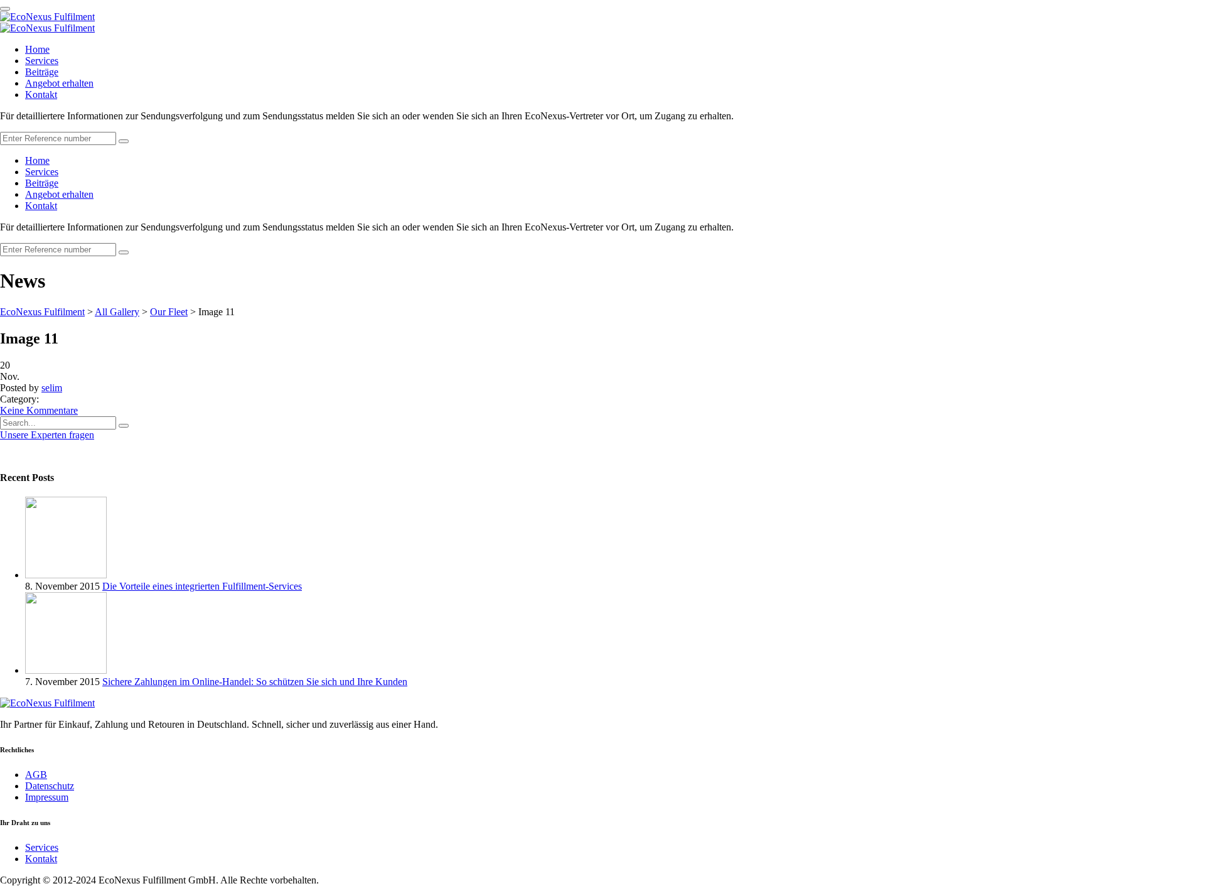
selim (51, 387)
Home (37, 49)
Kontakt (41, 94)
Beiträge (41, 72)
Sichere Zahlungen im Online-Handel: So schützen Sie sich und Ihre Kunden (254, 681)
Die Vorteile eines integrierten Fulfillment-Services (202, 586)
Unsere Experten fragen (47, 434)
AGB (36, 774)
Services (41, 60)
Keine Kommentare (39, 410)
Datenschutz (49, 786)
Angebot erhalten (59, 83)
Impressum (46, 797)
